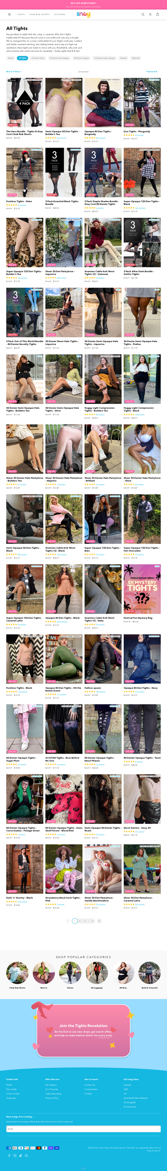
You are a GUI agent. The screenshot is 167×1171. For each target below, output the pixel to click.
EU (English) (130, 1102)
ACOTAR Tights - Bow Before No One (62, 759)
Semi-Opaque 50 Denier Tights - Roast (103, 829)
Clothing (59, 14)
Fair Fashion (51, 1085)
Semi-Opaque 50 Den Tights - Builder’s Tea (62, 133)
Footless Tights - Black (19, 688)
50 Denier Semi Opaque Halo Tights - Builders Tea (23, 409)
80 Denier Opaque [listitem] (81, 58)
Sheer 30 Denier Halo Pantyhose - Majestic (63, 479)
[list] (83, 58)
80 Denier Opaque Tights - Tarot (142, 757)
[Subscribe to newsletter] (158, 1129)
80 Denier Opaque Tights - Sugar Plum (21, 759)
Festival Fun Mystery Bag (138, 617)
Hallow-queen (93, 688)
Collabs (88, 1093)
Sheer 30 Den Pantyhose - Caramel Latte (138, 899)
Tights (21, 14)
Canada (127, 1085)
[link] (150, 14)
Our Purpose (51, 1089)
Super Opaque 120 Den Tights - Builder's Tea (24, 273)
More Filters (13, 71)
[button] (9, 14)
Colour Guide (12, 1093)
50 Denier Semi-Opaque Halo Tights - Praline (140, 342)
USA (126, 1089)
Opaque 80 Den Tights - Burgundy (98, 133)
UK (125, 1093)
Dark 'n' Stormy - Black (19, 897)
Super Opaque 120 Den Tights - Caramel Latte (24, 619)
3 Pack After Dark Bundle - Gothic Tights (139, 273)
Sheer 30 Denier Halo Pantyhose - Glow (142, 479)
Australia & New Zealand (135, 1098)
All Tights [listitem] (22, 58)
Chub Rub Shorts (39, 14)
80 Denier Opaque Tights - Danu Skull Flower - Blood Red (63, 829)
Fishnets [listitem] (123, 58)
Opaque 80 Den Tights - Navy (141, 688)
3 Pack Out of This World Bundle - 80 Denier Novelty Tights (24, 342)
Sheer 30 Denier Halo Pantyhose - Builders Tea (24, 479)
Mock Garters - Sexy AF (137, 827)
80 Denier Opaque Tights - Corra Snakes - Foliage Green (23, 829)
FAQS (9, 1085)
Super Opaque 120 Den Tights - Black (142, 203)
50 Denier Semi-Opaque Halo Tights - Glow (62, 409)
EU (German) (130, 1106)
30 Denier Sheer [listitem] (38, 58)
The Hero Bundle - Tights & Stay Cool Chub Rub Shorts (24, 133)
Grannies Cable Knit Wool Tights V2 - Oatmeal (99, 273)
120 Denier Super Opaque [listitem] (104, 58)
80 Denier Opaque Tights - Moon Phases (100, 759)
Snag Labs (11, 1098)
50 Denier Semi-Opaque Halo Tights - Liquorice (101, 342)
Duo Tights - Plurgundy (137, 131)
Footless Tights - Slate (19, 201)
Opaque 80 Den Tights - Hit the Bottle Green (63, 689)
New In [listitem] (10, 58)
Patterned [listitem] (135, 58)
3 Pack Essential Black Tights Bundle (61, 203)
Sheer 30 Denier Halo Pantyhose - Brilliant (103, 479)
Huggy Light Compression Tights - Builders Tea (100, 409)
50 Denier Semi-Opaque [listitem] (59, 58)
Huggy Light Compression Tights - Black (139, 409)
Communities (91, 1089)
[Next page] (99, 921)
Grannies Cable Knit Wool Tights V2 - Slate (99, 619)
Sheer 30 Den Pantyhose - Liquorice (60, 273)
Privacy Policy (51, 1098)
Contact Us (90, 1085)
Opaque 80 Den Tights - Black (62, 617)
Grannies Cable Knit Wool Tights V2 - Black (60, 549)
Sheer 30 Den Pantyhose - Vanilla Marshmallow (99, 899)
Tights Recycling (53, 1093)
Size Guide (11, 1089)
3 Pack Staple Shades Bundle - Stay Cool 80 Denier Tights (102, 203)
